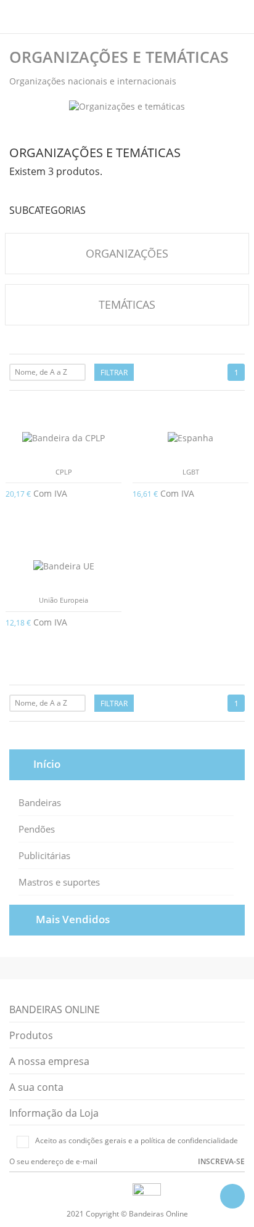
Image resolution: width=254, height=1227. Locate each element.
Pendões (36, 829)
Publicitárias (44, 855)
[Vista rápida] (109, 728)
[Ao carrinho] (117, 492)
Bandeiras (39, 802)
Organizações (127, 253)
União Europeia (63, 600)
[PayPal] (123, 1191)
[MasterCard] (109, 1191)
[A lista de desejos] (127, 728)
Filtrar (114, 372)
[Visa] (95, 1191)
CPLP (63, 471)
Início (46, 764)
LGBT (190, 471)
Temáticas (127, 304)
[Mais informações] (145, 728)
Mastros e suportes (59, 882)
